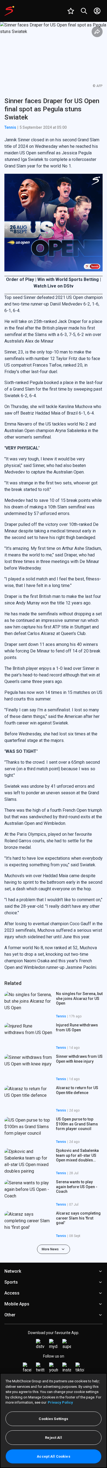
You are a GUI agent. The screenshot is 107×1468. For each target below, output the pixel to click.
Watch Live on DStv (53, 286)
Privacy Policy (60, 1402)
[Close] (98, 1382)
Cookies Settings (53, 1419)
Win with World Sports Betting (68, 279)
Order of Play (20, 279)
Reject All (53, 1438)
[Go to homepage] (9, 11)
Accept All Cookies (53, 1456)
